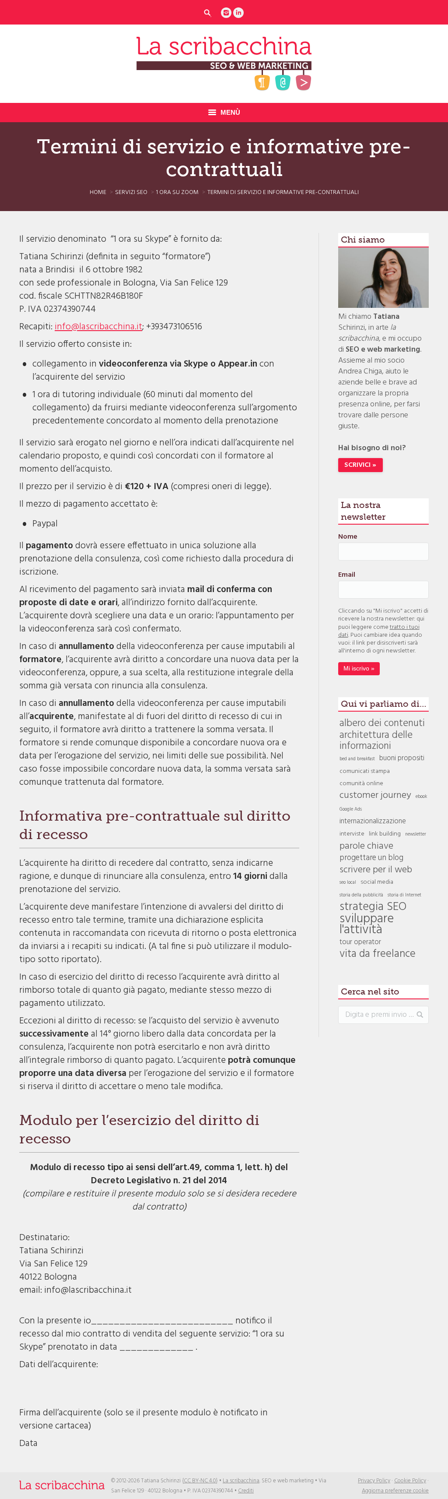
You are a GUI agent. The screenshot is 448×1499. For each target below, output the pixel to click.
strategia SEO (373, 907)
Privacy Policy (374, 1480)
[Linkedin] (238, 12)
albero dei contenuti (382, 723)
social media (376, 882)
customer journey (375, 795)
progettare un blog (371, 858)
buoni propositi (401, 758)
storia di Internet (404, 895)
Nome (347, 537)
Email (346, 575)
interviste (352, 834)
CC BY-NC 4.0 (200, 1480)
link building (385, 834)
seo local (348, 882)
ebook (421, 797)
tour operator (360, 942)
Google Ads (351, 809)
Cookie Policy (410, 1480)
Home (98, 192)
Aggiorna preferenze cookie (395, 1490)
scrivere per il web (376, 869)
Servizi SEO (131, 192)
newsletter (415, 834)
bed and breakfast (357, 759)
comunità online (361, 784)
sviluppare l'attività (367, 924)
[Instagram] (226, 12)
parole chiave (366, 846)
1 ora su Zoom (177, 192)
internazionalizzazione (373, 821)
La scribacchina (241, 1480)
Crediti (246, 1490)
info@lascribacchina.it (98, 327)
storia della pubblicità (361, 895)
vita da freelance (378, 954)
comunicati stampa (365, 771)
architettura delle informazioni (376, 741)
